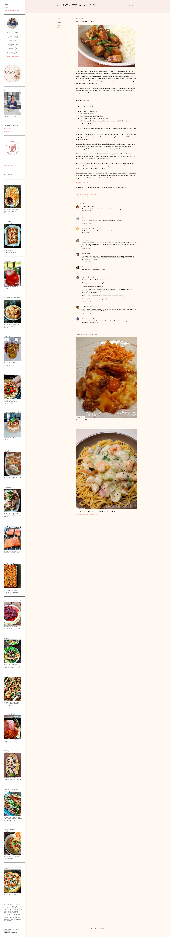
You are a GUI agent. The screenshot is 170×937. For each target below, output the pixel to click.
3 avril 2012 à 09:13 (86, 248)
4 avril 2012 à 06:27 (86, 272)
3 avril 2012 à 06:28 (86, 213)
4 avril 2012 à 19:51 (86, 313)
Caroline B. (85, 306)
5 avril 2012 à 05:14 (86, 325)
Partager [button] (59, 18)
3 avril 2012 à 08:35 (86, 235)
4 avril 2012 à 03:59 (86, 261)
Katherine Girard (86, 277)
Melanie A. (85, 253)
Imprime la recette (82, 183)
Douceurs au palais (79, 5)
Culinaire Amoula (87, 228)
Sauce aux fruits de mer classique (95, 511)
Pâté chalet (83, 419)
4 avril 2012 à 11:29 (86, 301)
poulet (59, 25)
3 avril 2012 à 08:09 (87, 223)
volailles (59, 30)
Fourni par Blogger (99, 928)
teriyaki (59, 28)
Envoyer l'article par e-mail (89, 194)
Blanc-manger (86, 206)
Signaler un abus (10, 165)
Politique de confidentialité (12, 10)
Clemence (85, 267)
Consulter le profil (12, 56)
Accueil (6, 7)
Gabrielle (84, 240)
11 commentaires (86, 423)
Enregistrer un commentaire (85, 329)
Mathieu (84, 218)
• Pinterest (7, 131)
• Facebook (7, 128)
